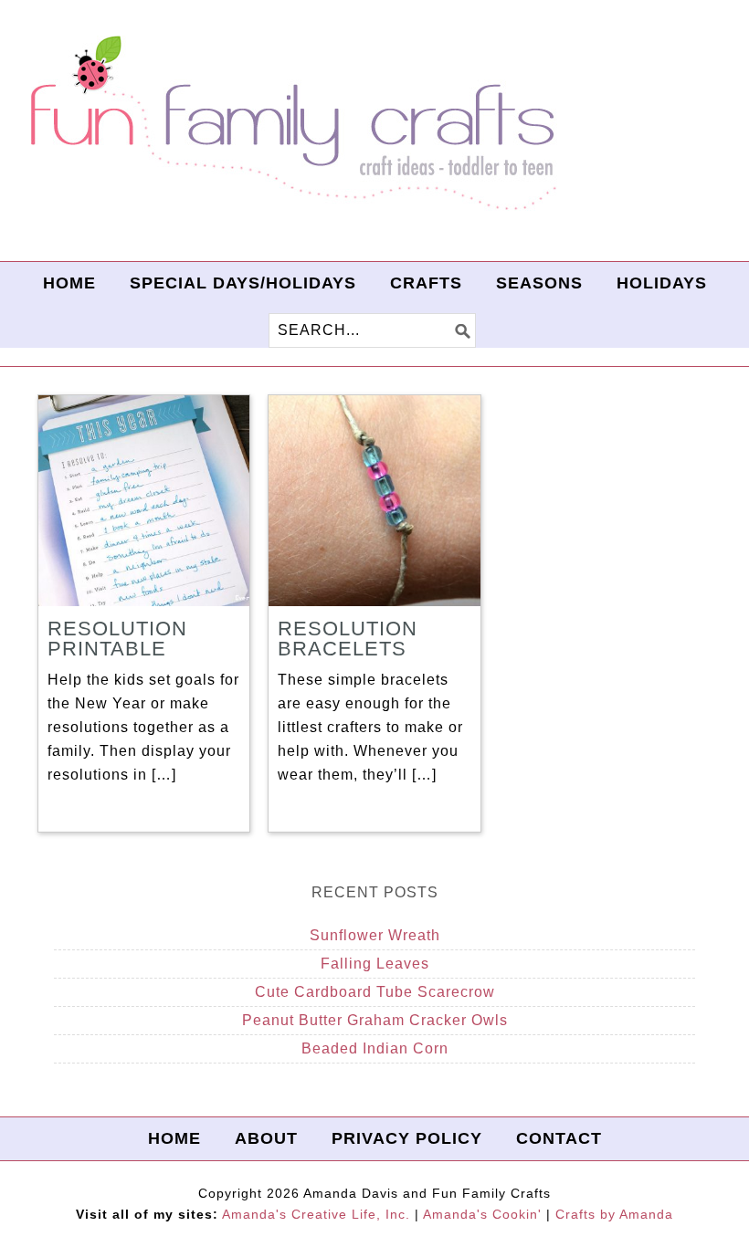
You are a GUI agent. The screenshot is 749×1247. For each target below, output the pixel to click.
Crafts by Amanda (614, 1214)
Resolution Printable (117, 638)
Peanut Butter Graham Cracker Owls (375, 1020)
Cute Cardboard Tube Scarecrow (375, 992)
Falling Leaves (375, 963)
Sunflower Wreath (375, 935)
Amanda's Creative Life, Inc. (316, 1214)
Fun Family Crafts (290, 123)
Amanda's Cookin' (482, 1214)
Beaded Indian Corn (374, 1048)
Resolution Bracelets (347, 638)
